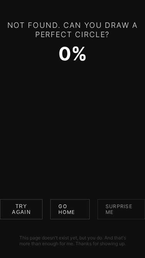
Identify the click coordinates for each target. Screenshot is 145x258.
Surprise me (119, 209)
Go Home (66, 209)
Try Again (21, 209)
